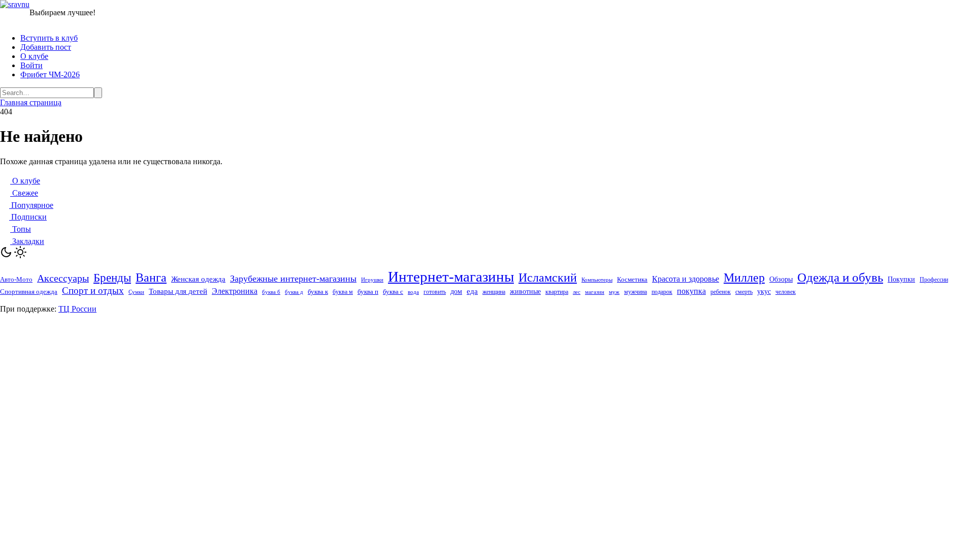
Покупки (901, 279)
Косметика (632, 279)
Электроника (234, 291)
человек (785, 291)
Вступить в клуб (49, 38)
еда (472, 291)
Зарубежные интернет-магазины (293, 278)
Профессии (934, 279)
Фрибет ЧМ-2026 (50, 74)
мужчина (635, 291)
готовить (435, 291)
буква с (393, 291)
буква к (318, 291)
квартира (556, 292)
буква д (294, 292)
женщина (493, 291)
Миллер (744, 277)
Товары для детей (178, 291)
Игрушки (372, 280)
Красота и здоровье (685, 279)
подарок (662, 291)
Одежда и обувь (840, 277)
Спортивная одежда (28, 291)
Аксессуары (63, 278)
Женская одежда (198, 279)
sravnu (18, 4)
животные (525, 291)
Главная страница (30, 102)
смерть (744, 292)
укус (764, 291)
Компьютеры (596, 280)
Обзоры (781, 279)
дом (456, 291)
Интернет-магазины (451, 276)
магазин (594, 292)
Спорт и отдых (93, 290)
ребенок (720, 291)
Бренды (112, 277)
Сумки (136, 292)
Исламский (547, 277)
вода (413, 292)
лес (576, 292)
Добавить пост (45, 47)
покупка (691, 291)
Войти (31, 65)
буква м (343, 292)
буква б (271, 292)
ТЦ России (77, 308)
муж (614, 292)
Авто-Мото (16, 279)
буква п (368, 291)
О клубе (34, 56)
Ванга (151, 277)
